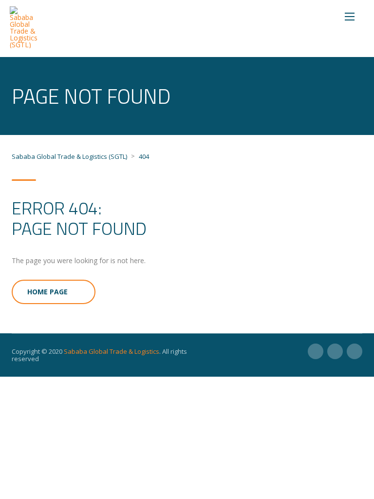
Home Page (47, 291)
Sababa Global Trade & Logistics (111, 351)
